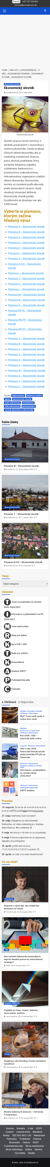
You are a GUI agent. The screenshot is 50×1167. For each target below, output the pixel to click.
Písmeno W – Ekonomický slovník (26, 370)
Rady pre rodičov (19, 653)
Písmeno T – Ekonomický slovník (26, 354)
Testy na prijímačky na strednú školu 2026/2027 (22, 604)
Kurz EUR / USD (19, 644)
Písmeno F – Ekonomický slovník (26, 253)
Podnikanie (9, 899)
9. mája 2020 (27, 93)
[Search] (45, 10)
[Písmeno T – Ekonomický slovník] (25, 493)
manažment (28, 403)
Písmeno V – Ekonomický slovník (26, 365)
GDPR (39, 1128)
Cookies (10, 1132)
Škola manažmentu (35, 1146)
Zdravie (26, 1142)
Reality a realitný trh (12, 1003)
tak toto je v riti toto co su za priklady (28, 832)
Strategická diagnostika (29, 787)
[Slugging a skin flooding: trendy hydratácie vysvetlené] (25, 1040)
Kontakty (21, 1128)
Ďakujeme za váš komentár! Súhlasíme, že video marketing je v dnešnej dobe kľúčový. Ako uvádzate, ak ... (22, 824)
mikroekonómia (12, 406)
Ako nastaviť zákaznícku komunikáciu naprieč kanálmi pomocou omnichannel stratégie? (23, 959)
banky (7, 399)
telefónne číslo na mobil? (23, 816)
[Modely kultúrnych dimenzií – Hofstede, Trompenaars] (25, 1090)
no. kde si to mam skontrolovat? (27, 854)
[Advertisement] (25, 41)
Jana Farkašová (11, 1016)
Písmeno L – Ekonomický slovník (26, 289)
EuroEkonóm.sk (12, 93)
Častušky (15, 689)
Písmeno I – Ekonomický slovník (26, 273)
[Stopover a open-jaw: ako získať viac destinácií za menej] (25, 884)
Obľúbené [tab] (9, 702)
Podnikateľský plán (20, 680)
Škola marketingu (14, 1149)
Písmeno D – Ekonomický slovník (26, 242)
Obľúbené (24, 713)
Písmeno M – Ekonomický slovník (26, 294)
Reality (6, 1135)
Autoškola (37, 1132)
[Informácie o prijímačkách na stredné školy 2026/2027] (10, 769)
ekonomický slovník (22, 399)
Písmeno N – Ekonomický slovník (26, 299)
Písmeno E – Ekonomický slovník (26, 247)
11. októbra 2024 (27, 517)
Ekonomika (14, 1142)
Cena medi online (20, 626)
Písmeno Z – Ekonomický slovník (26, 386)
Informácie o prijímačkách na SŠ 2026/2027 (23, 617)
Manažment (39, 1135)
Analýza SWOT (18, 671)
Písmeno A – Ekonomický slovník (26, 226)
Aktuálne (23, 711)
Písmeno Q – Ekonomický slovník (26, 338)
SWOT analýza (27, 790)
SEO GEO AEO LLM (21, 1135)
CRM (6, 950)
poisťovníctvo (28, 406)
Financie (37, 1139)
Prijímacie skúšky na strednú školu (31, 766)
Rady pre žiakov (19, 635)
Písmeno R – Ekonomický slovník (26, 343)
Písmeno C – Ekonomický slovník (26, 237)
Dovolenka (20, 1153)
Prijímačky (12, 1139)
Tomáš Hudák (11, 912)
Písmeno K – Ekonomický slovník (26, 283)
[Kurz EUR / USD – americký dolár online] (10, 733)
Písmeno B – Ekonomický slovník (26, 231)
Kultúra (28, 1149)
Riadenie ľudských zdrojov (15, 1105)
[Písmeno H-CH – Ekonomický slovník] (25, 541)
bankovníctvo (18, 395)
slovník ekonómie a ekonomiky (19, 410)
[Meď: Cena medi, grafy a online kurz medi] (10, 715)
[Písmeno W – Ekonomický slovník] (25, 444)
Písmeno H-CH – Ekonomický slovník (23, 562)
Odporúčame (33, 713)
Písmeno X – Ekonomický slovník (26, 375)
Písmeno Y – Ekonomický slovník (26, 381)
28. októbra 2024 (27, 469)
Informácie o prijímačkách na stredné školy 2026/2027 (33, 773)
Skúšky (31, 1153)
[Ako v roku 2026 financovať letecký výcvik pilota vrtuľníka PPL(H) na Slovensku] (10, 751)
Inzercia (10, 1128)
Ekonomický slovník (12, 84)
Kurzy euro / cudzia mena (29, 730)
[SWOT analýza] (10, 787)
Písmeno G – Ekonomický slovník (26, 258)
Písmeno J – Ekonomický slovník (26, 278)
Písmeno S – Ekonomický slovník (26, 349)
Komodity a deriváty (34, 711)
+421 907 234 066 (30, 1)
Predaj (7, 1054)
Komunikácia (17, 662)
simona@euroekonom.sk (26, 5)
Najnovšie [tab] (26, 702)
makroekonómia (12, 403)
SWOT (36, 1142)
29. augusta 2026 (26, 912)
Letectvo (23, 746)
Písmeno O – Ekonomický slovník (26, 305)
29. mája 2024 (26, 566)
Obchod (38, 1149)
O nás (30, 1128)
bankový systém (34, 395)
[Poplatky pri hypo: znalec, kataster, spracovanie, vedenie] (25, 989)
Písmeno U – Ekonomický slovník (26, 359)
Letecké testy (23, 1132)
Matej (8, 965)
